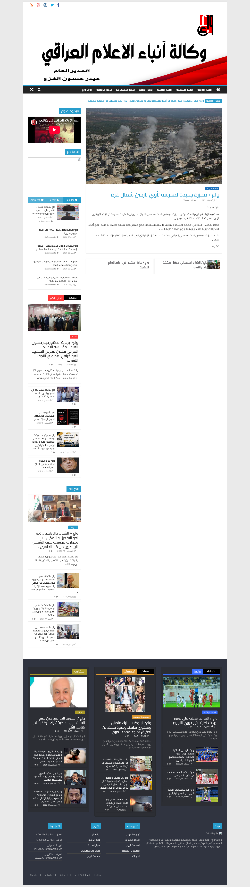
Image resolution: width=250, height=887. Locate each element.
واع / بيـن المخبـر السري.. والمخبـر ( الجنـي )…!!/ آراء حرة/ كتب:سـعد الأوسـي (47, 776)
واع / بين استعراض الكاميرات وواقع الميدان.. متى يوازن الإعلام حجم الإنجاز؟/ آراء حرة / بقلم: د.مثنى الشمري (47, 796)
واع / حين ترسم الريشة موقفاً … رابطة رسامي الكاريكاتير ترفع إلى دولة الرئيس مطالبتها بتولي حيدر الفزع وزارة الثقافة (43, 442)
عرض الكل (72, 298)
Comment (34, 199)
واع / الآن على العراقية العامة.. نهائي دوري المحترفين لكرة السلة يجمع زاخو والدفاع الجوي (182, 755)
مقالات (80, 712)
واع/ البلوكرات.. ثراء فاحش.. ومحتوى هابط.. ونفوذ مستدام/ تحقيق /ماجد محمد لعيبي (126, 727)
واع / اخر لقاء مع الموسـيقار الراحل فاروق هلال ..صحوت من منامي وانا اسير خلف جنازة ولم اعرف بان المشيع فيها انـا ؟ (54, 584)
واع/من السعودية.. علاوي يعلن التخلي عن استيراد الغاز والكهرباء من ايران (57, 279)
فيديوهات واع (133, 834)
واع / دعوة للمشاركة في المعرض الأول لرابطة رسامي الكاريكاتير (43, 393)
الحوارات (73, 527)
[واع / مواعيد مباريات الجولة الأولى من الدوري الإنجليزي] (207, 788)
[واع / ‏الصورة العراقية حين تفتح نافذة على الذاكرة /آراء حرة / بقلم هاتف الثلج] (58, 679)
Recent (52, 199)
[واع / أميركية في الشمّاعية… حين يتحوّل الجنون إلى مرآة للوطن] (68, 411)
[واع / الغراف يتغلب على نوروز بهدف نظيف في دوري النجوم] (191, 679)
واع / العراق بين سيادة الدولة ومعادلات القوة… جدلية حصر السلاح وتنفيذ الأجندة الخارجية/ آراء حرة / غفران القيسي (47, 756)
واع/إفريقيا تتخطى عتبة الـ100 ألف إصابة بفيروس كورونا (58, 231)
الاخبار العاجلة (204, 89)
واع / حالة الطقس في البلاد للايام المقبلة (128, 265)
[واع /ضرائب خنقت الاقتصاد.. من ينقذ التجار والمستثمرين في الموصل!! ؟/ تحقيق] (141, 757)
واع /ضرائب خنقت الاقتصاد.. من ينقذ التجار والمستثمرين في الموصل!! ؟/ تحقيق (115, 762)
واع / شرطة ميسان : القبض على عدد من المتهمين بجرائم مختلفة (43, 210)
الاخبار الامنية (146, 89)
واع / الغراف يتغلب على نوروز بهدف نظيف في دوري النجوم (195, 720)
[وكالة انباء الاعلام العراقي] (218, 89)
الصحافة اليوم (133, 845)
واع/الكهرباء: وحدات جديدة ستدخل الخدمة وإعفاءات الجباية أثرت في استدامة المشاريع (57, 247)
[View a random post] (32, 89)
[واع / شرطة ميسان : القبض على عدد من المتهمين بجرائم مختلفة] (68, 204)
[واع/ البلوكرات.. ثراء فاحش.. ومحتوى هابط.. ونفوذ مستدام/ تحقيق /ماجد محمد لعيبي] (125, 679)
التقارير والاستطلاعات (91, 850)
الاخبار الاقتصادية (125, 89)
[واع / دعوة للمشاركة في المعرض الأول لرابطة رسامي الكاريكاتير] (68, 388)
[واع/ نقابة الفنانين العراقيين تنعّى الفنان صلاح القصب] (68, 459)
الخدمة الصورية (132, 840)
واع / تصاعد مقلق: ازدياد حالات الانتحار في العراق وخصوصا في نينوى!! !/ (116, 802)
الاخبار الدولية (212, 188)
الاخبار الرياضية (104, 89)
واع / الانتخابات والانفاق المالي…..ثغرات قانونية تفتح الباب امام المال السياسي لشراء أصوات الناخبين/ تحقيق (114, 783)
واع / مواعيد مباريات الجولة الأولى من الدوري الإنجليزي (181, 791)
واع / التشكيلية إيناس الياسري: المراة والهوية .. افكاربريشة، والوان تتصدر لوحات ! (43, 610)
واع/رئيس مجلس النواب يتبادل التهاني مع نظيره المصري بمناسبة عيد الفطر (55, 263)
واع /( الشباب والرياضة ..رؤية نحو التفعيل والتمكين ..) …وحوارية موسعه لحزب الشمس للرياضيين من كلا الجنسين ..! (55, 540)
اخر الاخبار (96, 834)
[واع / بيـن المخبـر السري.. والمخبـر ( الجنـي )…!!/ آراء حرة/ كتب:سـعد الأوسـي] (75, 771)
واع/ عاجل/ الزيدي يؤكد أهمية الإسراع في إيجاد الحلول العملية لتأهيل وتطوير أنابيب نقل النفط (151, 98)
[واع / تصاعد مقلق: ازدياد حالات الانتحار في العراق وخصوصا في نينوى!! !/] (141, 798)
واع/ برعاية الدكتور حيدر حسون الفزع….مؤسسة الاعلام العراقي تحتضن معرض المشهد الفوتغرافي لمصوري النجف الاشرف (55, 351)
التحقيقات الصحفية (141, 717)
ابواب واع (87, 89)
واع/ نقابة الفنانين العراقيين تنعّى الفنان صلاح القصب (45, 464)
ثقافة (74, 336)
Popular (70, 199)
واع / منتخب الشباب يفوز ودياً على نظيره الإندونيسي (181, 774)
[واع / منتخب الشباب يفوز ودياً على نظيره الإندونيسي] (207, 770)
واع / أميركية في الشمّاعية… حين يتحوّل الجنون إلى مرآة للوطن (44, 415)
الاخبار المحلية (164, 89)
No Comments (44, 221)
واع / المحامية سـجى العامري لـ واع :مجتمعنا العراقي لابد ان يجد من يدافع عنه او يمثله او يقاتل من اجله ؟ (43, 634)
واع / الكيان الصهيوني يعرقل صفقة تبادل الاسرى (185, 265)
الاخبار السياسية (184, 89)
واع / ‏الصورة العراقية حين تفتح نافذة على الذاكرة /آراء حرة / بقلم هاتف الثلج (59, 723)
